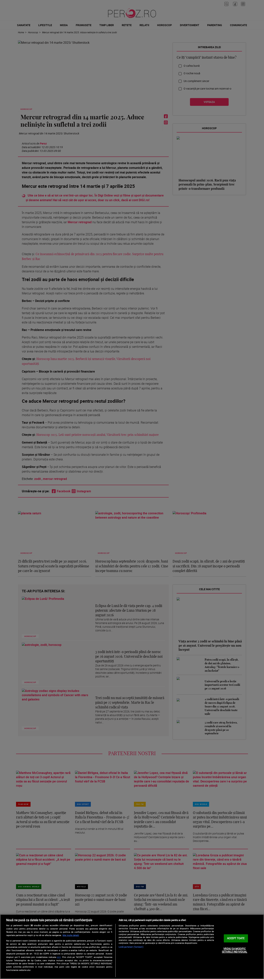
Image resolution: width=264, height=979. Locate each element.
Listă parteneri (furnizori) (131, 946)
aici (59, 957)
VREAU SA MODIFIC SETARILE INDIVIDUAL (234, 950)
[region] (132, 946)
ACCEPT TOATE (236, 938)
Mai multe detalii (71, 935)
